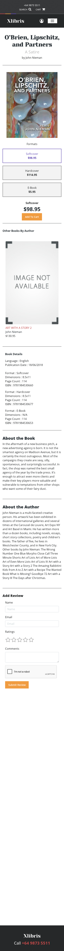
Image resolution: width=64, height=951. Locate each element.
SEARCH (23, 9)
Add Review (13, 596)
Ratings (10, 632)
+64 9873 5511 (32, 5)
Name (9, 602)
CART (38, 9)
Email (8, 617)
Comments (12, 649)
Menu (52, 21)
